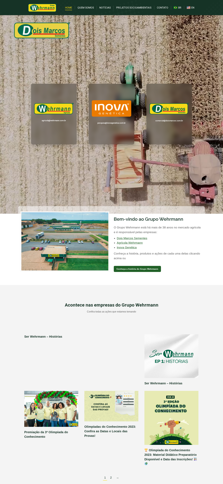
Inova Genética (127, 247)
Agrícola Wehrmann (130, 242)
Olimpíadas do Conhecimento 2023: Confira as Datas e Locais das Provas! (110, 431)
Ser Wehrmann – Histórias (43, 336)
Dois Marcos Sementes (132, 238)
